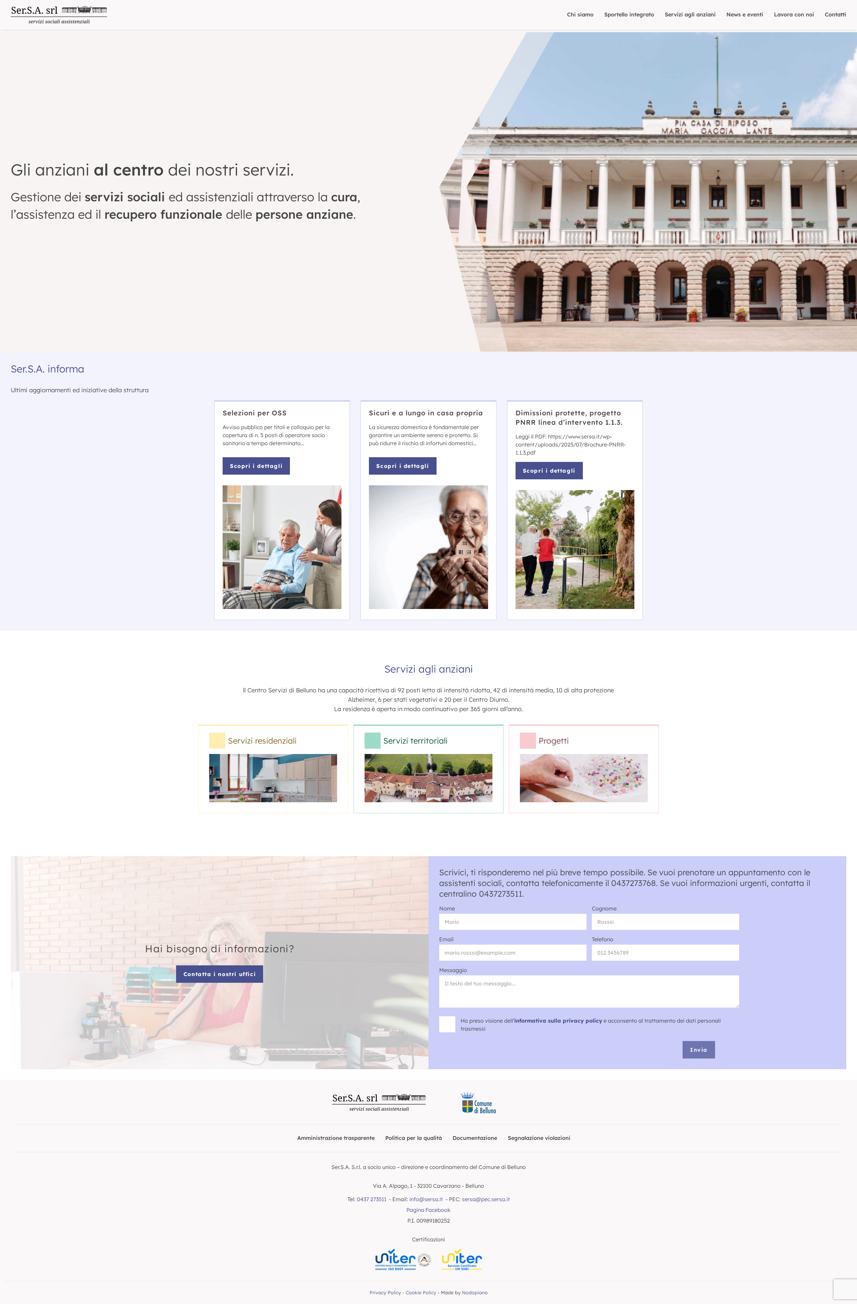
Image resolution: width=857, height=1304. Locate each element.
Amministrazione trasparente (336, 1138)
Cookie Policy (421, 1293)
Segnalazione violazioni (539, 1138)
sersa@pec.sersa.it (486, 1199)
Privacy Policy (385, 1293)
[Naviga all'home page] (59, 14)
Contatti (835, 14)
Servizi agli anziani (690, 14)
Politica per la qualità (413, 1138)
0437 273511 (371, 1199)
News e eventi (744, 14)
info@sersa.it (426, 1199)
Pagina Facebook (428, 1210)
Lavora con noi (794, 14)
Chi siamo (580, 14)
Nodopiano (475, 1293)
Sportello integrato (629, 14)
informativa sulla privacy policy (558, 1020)
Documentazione (475, 1138)
